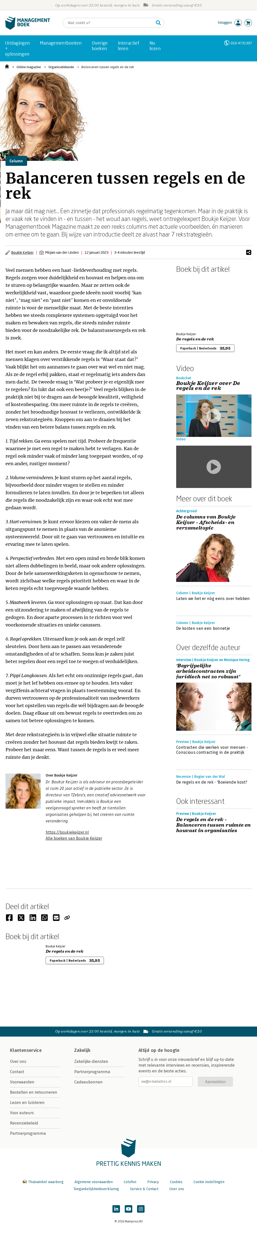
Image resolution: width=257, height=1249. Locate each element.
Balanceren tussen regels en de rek (107, 67)
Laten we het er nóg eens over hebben (213, 598)
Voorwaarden (22, 1082)
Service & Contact (144, 1189)
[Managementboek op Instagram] (141, 1209)
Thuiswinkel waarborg (46, 1182)
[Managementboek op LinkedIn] (116, 1209)
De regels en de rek (195, 339)
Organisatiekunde (61, 67)
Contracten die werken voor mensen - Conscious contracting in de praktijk (212, 750)
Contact (17, 1071)
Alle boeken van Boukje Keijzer (74, 838)
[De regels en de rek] (193, 302)
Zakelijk (82, 1050)
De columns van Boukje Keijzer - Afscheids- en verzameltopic (205, 522)
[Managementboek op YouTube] (128, 1209)
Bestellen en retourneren (33, 1092)
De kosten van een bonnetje (203, 628)
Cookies (176, 1182)
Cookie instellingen (209, 1182)
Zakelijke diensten (91, 1061)
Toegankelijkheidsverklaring (96, 1189)
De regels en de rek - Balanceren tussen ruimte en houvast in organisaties (213, 825)
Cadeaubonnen (88, 1082)
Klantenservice (26, 1050)
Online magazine (29, 67)
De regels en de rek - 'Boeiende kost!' (211, 782)
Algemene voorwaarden (94, 1182)
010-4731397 (241, 43)
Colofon (130, 1182)
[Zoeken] (158, 23)
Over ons (18, 1061)
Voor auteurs (22, 1112)
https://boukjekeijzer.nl (67, 832)
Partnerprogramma (28, 1133)
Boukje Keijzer (22, 252)
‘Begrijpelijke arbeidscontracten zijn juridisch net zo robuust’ (208, 671)
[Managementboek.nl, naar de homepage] (27, 28)
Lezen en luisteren (27, 1102)
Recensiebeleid (24, 1123)
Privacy (153, 1182)
